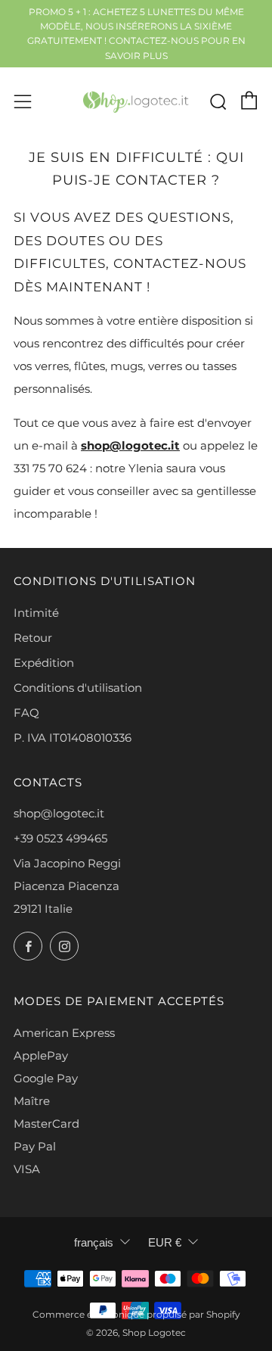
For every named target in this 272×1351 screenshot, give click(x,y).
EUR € (164, 1242)
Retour (33, 637)
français (93, 1242)
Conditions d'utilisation (78, 687)
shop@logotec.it (130, 445)
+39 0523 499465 (60, 838)
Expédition (44, 662)
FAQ (26, 712)
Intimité (36, 612)
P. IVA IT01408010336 (72, 737)
